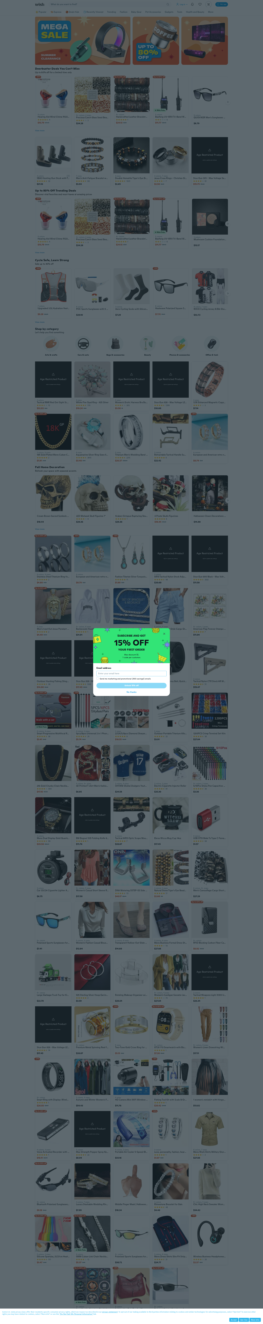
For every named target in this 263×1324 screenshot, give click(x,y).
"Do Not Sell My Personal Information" (76, 1314)
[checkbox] (97, 678)
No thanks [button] (131, 692)
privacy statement (110, 1312)
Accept (234, 1320)
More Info (255, 1320)
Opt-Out (244, 1320)
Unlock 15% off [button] (132, 685)
